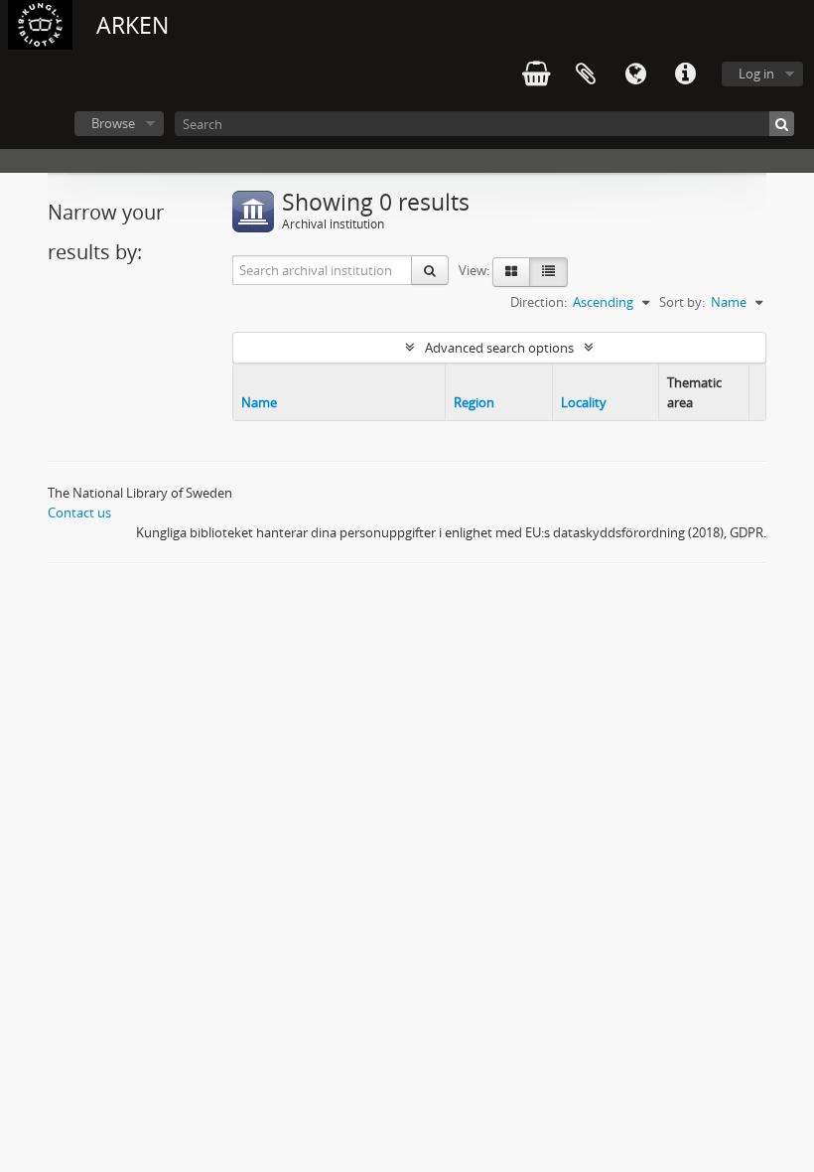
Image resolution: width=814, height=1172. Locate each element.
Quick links (685, 74)
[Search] (781, 123)
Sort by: (682, 302)
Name (259, 402)
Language (635, 74)
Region (474, 402)
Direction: (538, 302)
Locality (584, 402)
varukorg (536, 74)
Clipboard (585, 74)
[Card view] (511, 272)
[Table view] (548, 272)
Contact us (79, 512)
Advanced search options (499, 348)
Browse (113, 123)
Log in (756, 73)
